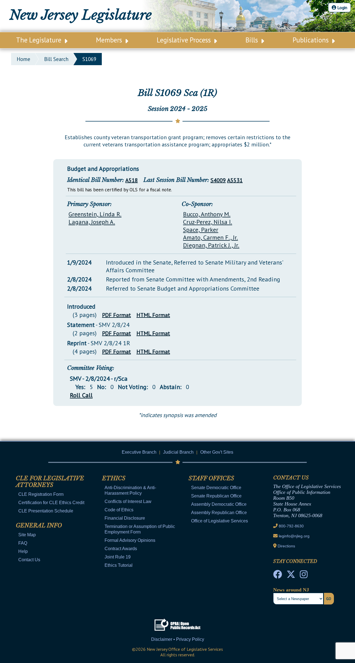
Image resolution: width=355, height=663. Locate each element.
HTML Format (153, 315)
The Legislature (39, 39)
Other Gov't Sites (216, 452)
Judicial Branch (178, 452)
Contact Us (29, 559)
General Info (39, 525)
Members (110, 39)
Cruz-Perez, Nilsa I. (207, 222)
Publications (311, 39)
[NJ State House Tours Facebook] (277, 576)
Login (341, 7)
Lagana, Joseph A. (92, 222)
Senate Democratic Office (216, 487)
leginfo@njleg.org (294, 536)
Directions (286, 546)
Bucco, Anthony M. (206, 214)
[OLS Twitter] (290, 576)
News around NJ (291, 590)
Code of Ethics (119, 509)
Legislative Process (184, 39)
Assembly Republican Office (219, 512)
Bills (252, 39)
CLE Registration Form (41, 494)
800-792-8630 (291, 526)
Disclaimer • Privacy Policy (177, 639)
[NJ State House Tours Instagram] (304, 576)
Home (23, 59)
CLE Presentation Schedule (45, 511)
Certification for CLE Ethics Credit (51, 502)
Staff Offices (211, 478)
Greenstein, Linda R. (95, 214)
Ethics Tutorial (119, 565)
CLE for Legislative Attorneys (50, 481)
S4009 (218, 180)
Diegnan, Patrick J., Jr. (211, 245)
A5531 (235, 180)
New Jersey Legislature (80, 15)
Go (328, 598)
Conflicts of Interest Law (128, 501)
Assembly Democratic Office (219, 504)
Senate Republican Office (216, 496)
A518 (131, 180)
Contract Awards (121, 548)
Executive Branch (139, 452)
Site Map (27, 534)
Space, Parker (200, 229)
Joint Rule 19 (118, 557)
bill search (56, 59)
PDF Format (116, 315)
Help (23, 551)
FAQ (22, 543)
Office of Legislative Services (219, 521)
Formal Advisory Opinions (130, 540)
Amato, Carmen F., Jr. (210, 237)
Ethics (113, 478)
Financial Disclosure (125, 518)
